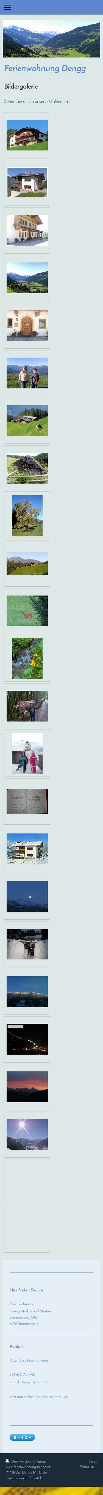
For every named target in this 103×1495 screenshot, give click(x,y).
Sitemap (39, 1462)
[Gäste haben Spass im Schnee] (27, 944)
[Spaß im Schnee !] (27, 753)
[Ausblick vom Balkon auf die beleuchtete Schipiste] (27, 1039)
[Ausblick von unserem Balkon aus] (27, 1134)
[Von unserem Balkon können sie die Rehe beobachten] (27, 611)
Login (93, 1461)
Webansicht (89, 1467)
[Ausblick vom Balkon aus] (27, 277)
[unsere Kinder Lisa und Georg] (27, 373)
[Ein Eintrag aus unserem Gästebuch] (27, 801)
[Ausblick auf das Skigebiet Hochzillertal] (27, 991)
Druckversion (21, 1462)
